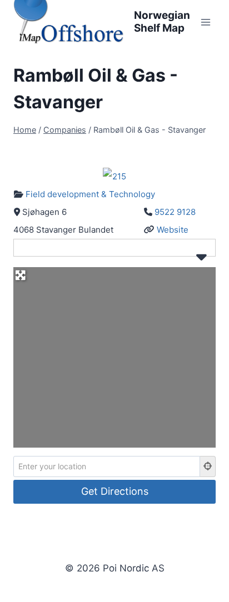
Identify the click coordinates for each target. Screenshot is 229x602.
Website (172, 229)
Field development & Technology (90, 194)
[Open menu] (205, 22)
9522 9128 (175, 212)
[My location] (208, 466)
